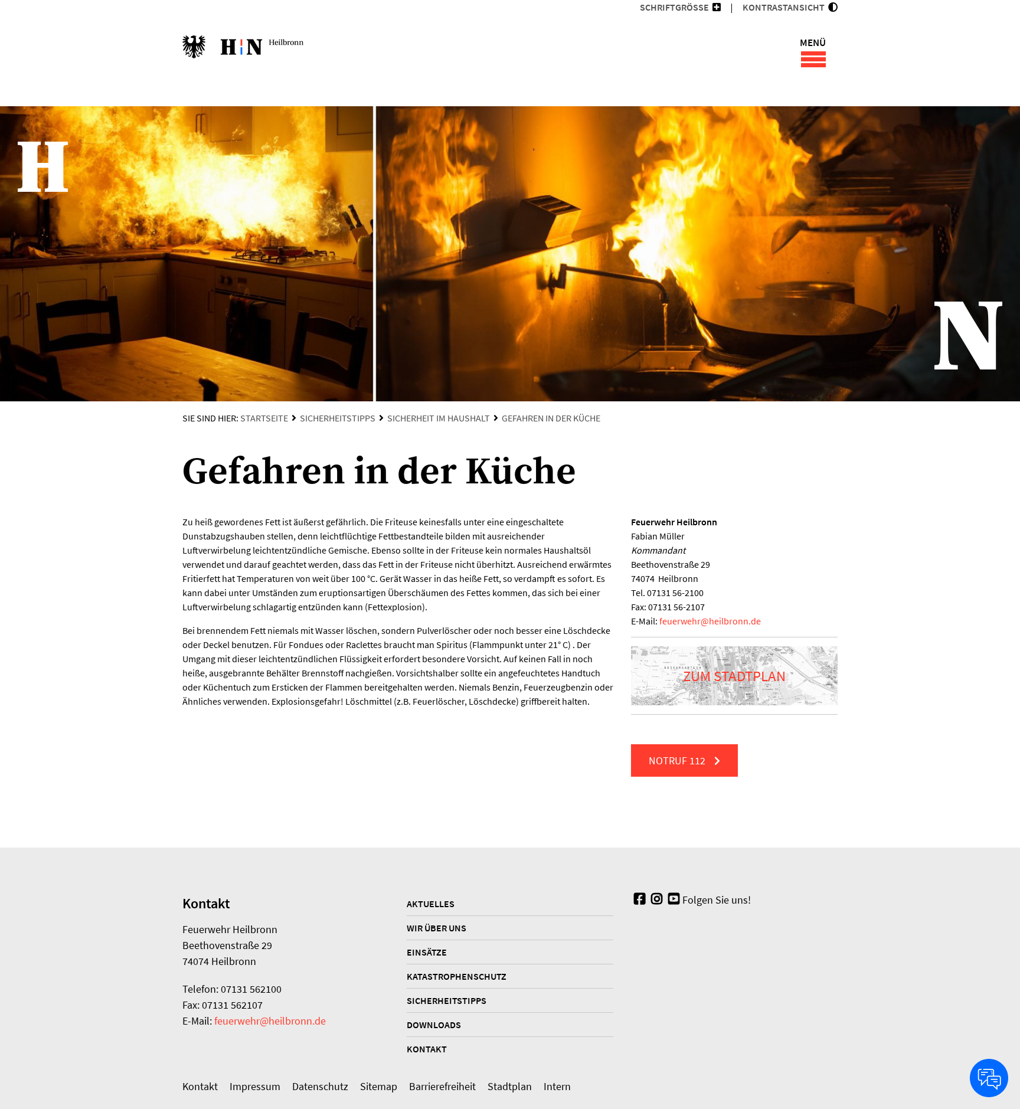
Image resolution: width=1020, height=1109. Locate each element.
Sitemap (378, 1086)
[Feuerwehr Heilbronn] (242, 53)
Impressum (255, 1086)
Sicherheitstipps (337, 418)
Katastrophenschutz (456, 976)
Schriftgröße (674, 7)
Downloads (434, 1025)
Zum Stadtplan (734, 675)
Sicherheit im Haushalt (438, 418)
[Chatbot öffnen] (989, 1078)
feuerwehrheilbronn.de (710, 621)
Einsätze (427, 952)
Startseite (264, 418)
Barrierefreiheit (442, 1086)
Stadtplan (510, 1086)
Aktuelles (431, 904)
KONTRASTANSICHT (785, 7)
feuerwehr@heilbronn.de (270, 1021)
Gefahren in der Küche (551, 418)
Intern (557, 1086)
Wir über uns (436, 928)
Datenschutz (320, 1086)
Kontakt (427, 1049)
